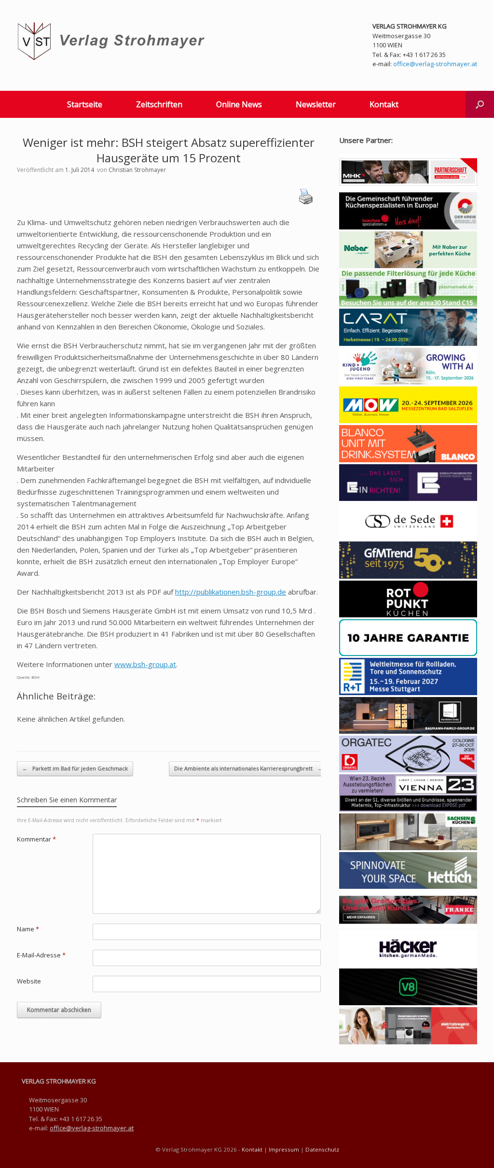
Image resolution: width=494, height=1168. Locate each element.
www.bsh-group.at (145, 664)
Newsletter (316, 104)
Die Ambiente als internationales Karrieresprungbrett (248, 768)
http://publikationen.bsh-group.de (230, 592)
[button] (480, 104)
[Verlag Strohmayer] (112, 41)
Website (29, 981)
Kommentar (36, 839)
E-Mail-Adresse (41, 955)
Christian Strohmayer (137, 170)
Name (28, 929)
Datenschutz (322, 1149)
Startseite (84, 104)
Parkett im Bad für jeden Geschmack (75, 768)
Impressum (284, 1149)
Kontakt (384, 104)
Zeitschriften (159, 104)
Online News (239, 104)
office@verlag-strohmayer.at (435, 63)
